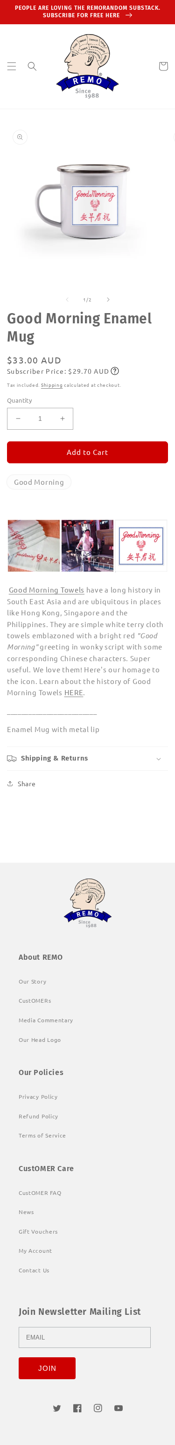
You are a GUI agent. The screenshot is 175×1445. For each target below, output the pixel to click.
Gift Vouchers (38, 1231)
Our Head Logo (40, 1039)
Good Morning (39, 481)
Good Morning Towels (46, 589)
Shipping (52, 384)
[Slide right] (108, 299)
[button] (11, 66)
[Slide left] (67, 299)
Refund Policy (38, 1116)
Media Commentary (46, 1020)
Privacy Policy (38, 1096)
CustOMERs (35, 1000)
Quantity (19, 400)
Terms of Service (42, 1135)
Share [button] (27, 783)
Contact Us (34, 1270)
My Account (35, 1250)
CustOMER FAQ (40, 1192)
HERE (74, 692)
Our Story (32, 981)
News (26, 1211)
